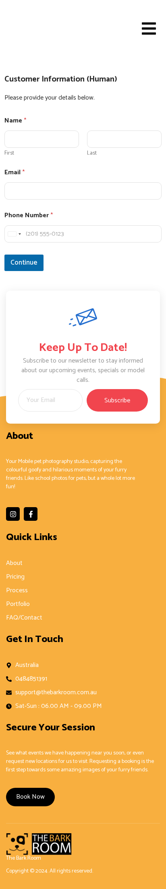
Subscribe (117, 400)
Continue (23, 262)
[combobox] (14, 234)
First (9, 153)
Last (92, 153)
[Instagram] (13, 514)
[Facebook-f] (30, 514)
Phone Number (28, 215)
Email (14, 172)
